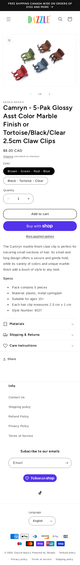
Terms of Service (21, 435)
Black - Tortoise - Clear (26, 180)
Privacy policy (19, 559)
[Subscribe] (66, 463)
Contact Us (17, 397)
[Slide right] (49, 94)
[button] (8, 19)
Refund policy (68, 552)
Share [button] (11, 359)
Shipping (8, 156)
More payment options (40, 236)
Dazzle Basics (22, 552)
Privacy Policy (19, 426)
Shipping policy (20, 407)
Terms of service (41, 559)
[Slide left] (30, 94)
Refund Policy (19, 416)
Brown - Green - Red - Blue (29, 171)
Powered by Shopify (43, 552)
